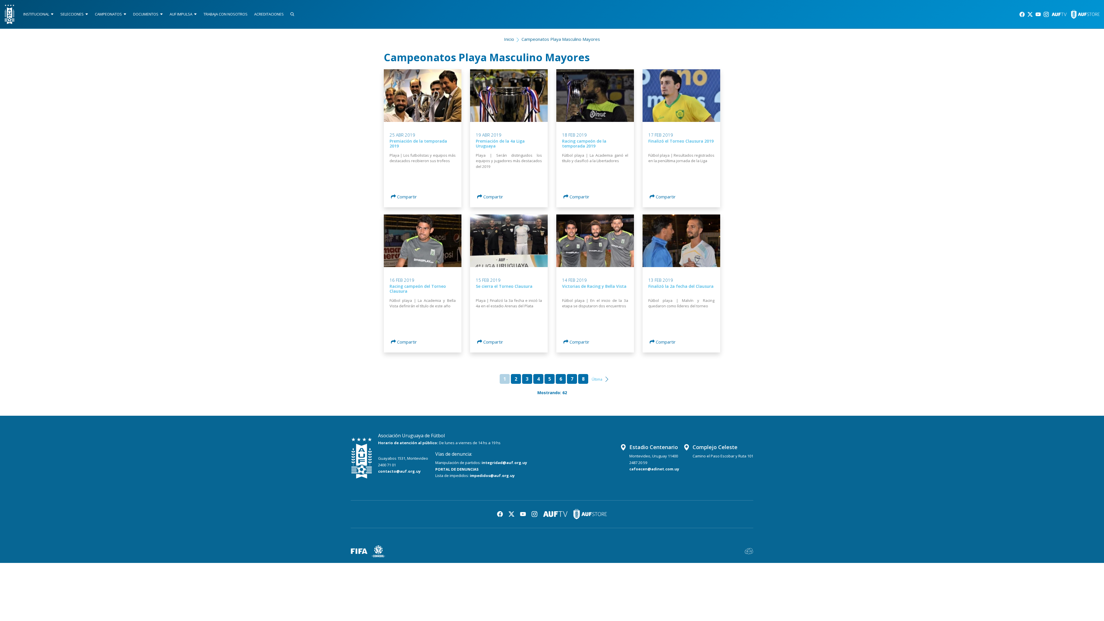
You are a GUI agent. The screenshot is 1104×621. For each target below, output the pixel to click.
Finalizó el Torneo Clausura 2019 (681, 141)
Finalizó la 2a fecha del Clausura (681, 286)
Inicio (509, 39)
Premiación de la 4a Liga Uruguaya (500, 143)
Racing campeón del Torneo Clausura (418, 288)
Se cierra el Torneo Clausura (504, 286)
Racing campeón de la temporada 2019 (584, 143)
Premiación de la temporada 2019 (418, 143)
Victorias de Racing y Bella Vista (594, 286)
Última (597, 379)
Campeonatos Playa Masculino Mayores (561, 39)
